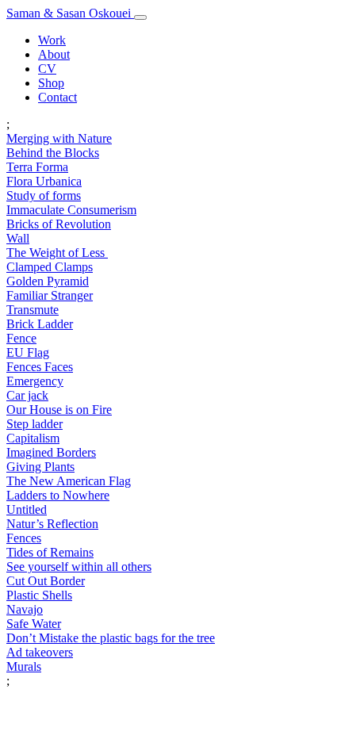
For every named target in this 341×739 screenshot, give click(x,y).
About (54, 54)
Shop (51, 83)
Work (52, 40)
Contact (57, 97)
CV (47, 68)
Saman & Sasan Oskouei (70, 13)
